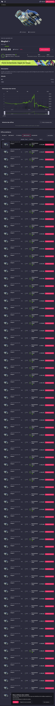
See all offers (50, 135)
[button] (31, 32)
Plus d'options (47, 702)
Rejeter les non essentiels (25, 702)
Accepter (16, 702)
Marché (43, 1)
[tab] (4, 135)
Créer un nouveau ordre (47, 122)
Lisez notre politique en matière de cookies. (22, 699)
